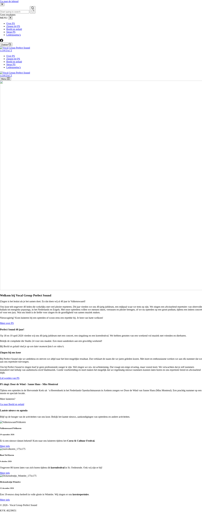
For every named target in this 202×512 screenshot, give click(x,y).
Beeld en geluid (14, 61)
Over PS (10, 56)
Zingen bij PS (13, 58)
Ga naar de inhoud (9, 1)
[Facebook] (1, 41)
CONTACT (6, 50)
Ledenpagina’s (13, 67)
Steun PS (10, 64)
